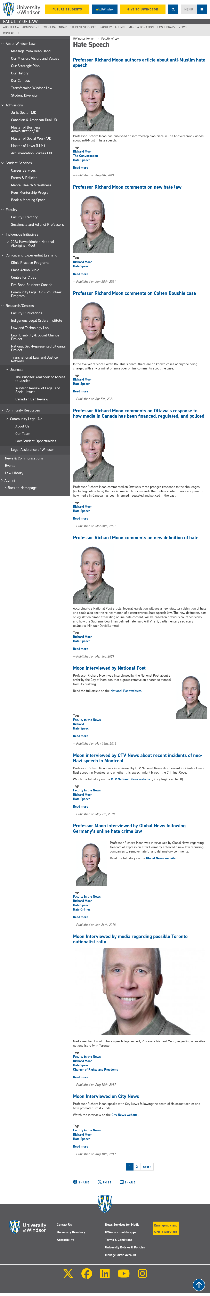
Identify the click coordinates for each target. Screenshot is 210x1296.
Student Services (83, 27)
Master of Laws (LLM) (28, 145)
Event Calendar (54, 27)
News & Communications (24, 458)
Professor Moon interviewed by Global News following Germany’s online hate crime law (129, 828)
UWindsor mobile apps (120, 1232)
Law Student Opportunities (35, 441)
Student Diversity (24, 95)
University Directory (71, 1232)
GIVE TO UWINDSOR (142, 9)
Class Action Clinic (25, 270)
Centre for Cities (23, 277)
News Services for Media (122, 1224)
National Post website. (126, 691)
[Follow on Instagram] (142, 1276)
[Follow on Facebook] (87, 1276)
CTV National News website (130, 779)
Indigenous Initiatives (22, 234)
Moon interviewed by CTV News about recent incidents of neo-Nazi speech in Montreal (137, 758)
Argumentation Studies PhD (32, 153)
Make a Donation (141, 27)
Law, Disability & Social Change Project (35, 337)
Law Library (166, 27)
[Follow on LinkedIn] (104, 1276)
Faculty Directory (24, 217)
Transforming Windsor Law (31, 87)
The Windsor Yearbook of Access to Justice (40, 379)
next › (147, 1167)
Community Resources (23, 410)
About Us (22, 426)
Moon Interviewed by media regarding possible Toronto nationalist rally (130, 939)
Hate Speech (81, 160)
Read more (80, 167)
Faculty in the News (87, 720)
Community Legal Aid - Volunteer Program (36, 294)
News (182, 27)
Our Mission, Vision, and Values (35, 58)
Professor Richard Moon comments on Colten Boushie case (134, 293)
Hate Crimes (82, 909)
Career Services (23, 170)
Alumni (120, 27)
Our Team (22, 433)
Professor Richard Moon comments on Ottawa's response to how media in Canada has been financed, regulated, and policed (138, 413)
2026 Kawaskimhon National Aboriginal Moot (32, 243)
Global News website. (161, 858)
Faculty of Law (20, 21)
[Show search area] (173, 9)
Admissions (30, 27)
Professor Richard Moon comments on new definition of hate (136, 537)
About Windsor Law (20, 43)
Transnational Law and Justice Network (34, 359)
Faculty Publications (26, 313)
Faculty (106, 27)
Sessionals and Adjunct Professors (37, 224)
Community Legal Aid (26, 418)
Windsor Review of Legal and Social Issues (37, 390)
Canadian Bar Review (31, 399)
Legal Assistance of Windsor (32, 449)
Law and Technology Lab (30, 327)
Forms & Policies (24, 177)
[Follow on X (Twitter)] (68, 1276)
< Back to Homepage (21, 487)
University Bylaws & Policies (125, 1247)
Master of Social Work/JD (31, 138)
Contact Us (12, 33)
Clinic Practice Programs (30, 262)
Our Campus (20, 80)
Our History (20, 73)
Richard (78, 724)
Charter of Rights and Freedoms (95, 1069)
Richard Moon (82, 151)
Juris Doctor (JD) (24, 112)
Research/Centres (20, 305)
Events (10, 465)
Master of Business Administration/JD (25, 129)
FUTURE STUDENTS (67, 9)
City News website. (125, 1115)
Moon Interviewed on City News (106, 1096)
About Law (11, 27)
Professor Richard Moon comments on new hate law (127, 187)
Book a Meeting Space (28, 199)
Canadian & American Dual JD (34, 119)
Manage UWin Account (120, 1255)
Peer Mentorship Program (31, 192)
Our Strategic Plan (25, 65)
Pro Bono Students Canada (31, 284)
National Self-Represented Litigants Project (38, 348)
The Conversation (85, 156)
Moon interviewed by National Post (109, 668)
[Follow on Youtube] (124, 1276)
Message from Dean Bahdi (31, 51)
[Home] (21, 9)
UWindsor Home (83, 38)
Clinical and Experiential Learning (31, 255)
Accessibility (65, 1240)
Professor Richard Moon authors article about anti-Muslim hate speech (139, 62)
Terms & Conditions (118, 1240)
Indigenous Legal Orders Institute (36, 320)
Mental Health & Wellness (31, 185)
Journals (16, 369)
